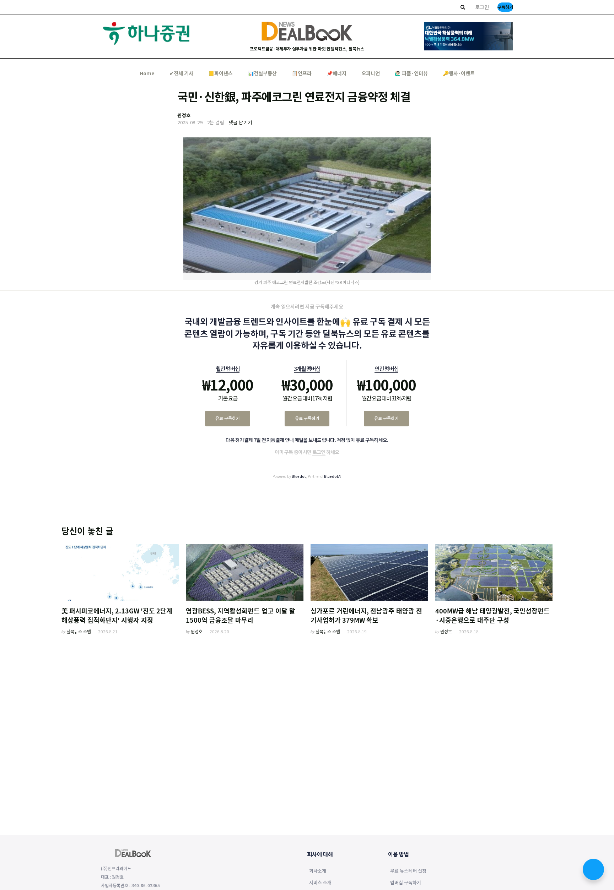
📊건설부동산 (262, 73)
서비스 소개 (320, 883)
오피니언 (370, 73)
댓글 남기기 (240, 122)
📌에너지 (336, 73)
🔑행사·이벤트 (459, 73)
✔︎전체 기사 (181, 73)
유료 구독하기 (227, 418)
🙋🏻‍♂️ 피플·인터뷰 (411, 73)
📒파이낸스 (220, 73)
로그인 (482, 7)
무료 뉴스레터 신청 (408, 871)
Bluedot (299, 476)
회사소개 (317, 871)
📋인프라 (302, 73)
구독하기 (505, 7)
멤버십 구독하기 (405, 883)
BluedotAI (332, 476)
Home (147, 73)
